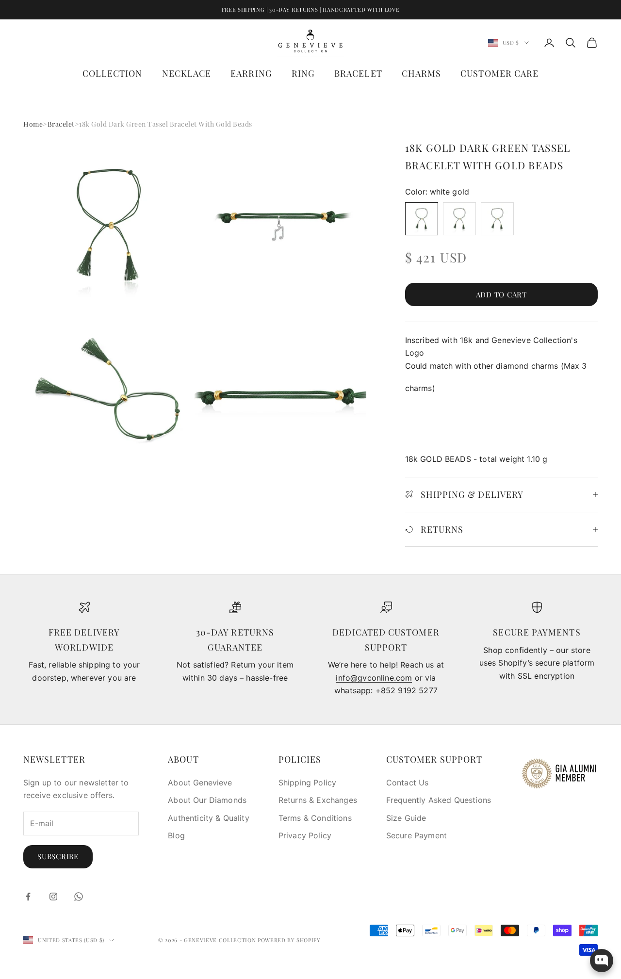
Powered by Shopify (289, 940)
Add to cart (501, 294)
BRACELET (358, 73)
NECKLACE (187, 73)
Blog (176, 835)
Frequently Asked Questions (438, 800)
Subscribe (58, 856)
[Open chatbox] (601, 960)
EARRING (251, 73)
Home (33, 124)
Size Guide (406, 818)
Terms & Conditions (315, 818)
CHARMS (421, 73)
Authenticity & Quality (208, 818)
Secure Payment (416, 835)
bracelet (61, 124)
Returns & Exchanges (317, 800)
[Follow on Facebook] (28, 896)
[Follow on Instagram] (53, 896)
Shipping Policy (307, 782)
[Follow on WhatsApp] (78, 896)
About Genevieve (200, 782)
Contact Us (407, 782)
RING (303, 73)
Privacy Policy (304, 835)
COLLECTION (112, 73)
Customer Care (499, 73)
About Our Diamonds (207, 800)
